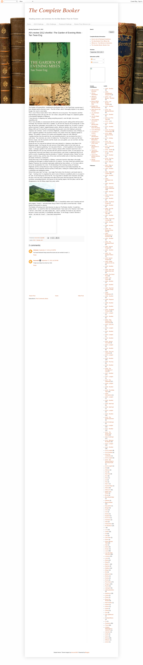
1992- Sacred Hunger (108, 258)
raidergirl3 (108, 588)
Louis (106, 558)
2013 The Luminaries (108, 455)
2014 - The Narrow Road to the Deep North (109, 461)
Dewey (107, 514)
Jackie (107, 531)
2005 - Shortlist (109, 358)
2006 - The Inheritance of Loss (108, 370)
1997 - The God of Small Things (109, 288)
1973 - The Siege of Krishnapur (109, 130)
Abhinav (107, 470)
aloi (106, 480)
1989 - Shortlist (109, 225)
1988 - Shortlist (109, 222)
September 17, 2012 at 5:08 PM (47, 250)
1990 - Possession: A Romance (108, 235)
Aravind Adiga (109, 486)
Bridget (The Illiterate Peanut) (95, 106)
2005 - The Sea (109, 361)
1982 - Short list (109, 183)
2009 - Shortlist (109, 400)
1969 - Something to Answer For (108, 93)
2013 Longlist (108, 450)
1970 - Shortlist (109, 106)
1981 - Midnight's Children (109, 172)
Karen (106, 539)
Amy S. (107, 483)
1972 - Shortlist (109, 123)
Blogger (87, 652)
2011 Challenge (51, 24)
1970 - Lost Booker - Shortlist (109, 97)
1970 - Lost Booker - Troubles (108, 103)
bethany (107, 500)
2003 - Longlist (109, 334)
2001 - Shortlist (109, 316)
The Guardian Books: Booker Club (100, 45)
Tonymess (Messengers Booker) (94, 151)
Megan (107, 570)
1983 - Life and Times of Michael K (109, 188)
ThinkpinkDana (109, 618)
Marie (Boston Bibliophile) (95, 139)
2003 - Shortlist (109, 338)
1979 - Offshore (109, 162)
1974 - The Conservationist (109, 142)
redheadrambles (109, 590)
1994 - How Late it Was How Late (109, 270)
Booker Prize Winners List (82, 24)
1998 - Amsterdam (108, 293)
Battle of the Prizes (108, 492)
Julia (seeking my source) (95, 120)
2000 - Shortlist (109, 306)
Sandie (107, 604)
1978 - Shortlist (109, 155)
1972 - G (107, 121)
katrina (107, 547)
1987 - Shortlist (109, 215)
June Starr (108, 537)
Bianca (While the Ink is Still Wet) (95, 103)
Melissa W (108, 574)
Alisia (106, 478)
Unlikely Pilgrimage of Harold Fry (108, 629)
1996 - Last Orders (108, 278)
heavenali (36, 260)
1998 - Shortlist (109, 296)
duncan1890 (74, 652)
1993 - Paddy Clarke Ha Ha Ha (109, 262)
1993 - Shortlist (109, 266)
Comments (95, 62)
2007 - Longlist (109, 376)
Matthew (107, 568)
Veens (106, 636)
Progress (107, 584)
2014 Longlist (108, 466)
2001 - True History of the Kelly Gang (108, 321)
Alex (106, 472)
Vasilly (107, 634)
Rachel (107, 586)
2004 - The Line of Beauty (109, 352)
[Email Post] (48, 237)
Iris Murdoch (108, 525)
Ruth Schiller (108, 602)
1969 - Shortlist (109, 88)
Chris (106, 510)
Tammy (107, 610)
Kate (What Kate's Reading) (95, 127)
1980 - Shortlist (109, 168)
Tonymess (108, 623)
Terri (106, 612)
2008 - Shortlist (109, 387)
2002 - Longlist (109, 328)
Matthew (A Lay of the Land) (95, 142)
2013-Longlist (108, 458)
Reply (34, 255)
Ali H (42, 240)
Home (29, 24)
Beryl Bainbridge (109, 497)
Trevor (107, 625)
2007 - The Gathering (108, 380)
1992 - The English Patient (109, 254)
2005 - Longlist (109, 355)
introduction (108, 523)
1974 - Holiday (109, 138)
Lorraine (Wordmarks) (94, 135)
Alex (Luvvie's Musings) (95, 90)
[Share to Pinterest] (59, 238)
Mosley (107, 576)
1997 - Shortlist (109, 284)
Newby (107, 578)
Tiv (106, 621)
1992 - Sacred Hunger (109, 247)
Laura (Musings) (95, 129)
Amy (106, 482)
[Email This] (51, 238)
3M (106, 468)
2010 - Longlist (109, 410)
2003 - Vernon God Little (109, 342)
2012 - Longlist (109, 443)
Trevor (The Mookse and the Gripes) (95, 156)
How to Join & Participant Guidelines (101, 39)
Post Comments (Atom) (42, 298)
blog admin (108, 506)
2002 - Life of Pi (109, 324)
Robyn (107, 597)
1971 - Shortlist (109, 114)
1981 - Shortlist (109, 175)
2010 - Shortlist (109, 414)
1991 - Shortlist (109, 238)
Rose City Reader (107, 600)
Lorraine (107, 556)
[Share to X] (55, 238)
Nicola (107, 580)
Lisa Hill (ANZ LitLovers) (108, 553)
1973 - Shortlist (109, 126)
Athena (107, 487)
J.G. (106, 529)
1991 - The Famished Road (109, 242)
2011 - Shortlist (109, 428)
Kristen (107, 549)
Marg (106, 562)
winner (107, 642)
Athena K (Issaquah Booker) (94, 98)
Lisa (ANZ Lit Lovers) (94, 132)
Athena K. (107, 490)
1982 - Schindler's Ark (109, 179)
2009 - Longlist (109, 397)
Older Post (81, 295)
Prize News (108, 582)
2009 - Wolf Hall (109, 403)
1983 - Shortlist (109, 191)
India (106, 521)
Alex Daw (107, 474)
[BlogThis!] (53, 238)
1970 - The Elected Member (109, 110)
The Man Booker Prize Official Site (100, 41)
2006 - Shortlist (109, 365)
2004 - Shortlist (109, 348)
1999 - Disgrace (109, 299)
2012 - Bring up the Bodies (109, 441)
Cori (106, 511)
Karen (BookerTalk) (94, 123)
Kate (106, 545)
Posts (93, 59)
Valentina (107, 632)
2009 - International (108, 394)
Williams (107, 640)
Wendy (107, 638)
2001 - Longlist (109, 313)
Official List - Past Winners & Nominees (101, 43)
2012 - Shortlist (36, 240)
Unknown (36, 250)
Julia (106, 535)
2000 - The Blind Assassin (109, 310)
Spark (106, 608)
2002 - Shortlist (109, 331)
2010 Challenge (38, 24)
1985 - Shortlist (109, 198)
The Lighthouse (109, 614)
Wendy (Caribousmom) (95, 160)
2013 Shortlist (108, 452)
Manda (107, 560)
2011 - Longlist (109, 425)
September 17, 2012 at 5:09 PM (50, 260)
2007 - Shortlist (109, 373)
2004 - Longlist (109, 345)
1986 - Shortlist (109, 205)
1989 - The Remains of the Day (109, 230)
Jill (106, 533)
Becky (106, 495)
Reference (108, 593)
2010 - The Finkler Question (109, 418)
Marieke (107, 566)
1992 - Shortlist (109, 250)
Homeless (108, 519)
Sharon (107, 606)
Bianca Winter (109, 502)
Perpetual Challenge (65, 24)
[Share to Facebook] (57, 238)
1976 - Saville (108, 149)
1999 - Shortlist (109, 303)
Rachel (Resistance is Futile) (95, 147)
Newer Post (32, 295)
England (107, 515)
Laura (106, 551)
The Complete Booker (54, 10)
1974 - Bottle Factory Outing (109, 134)
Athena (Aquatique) (94, 93)
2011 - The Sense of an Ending (108, 434)
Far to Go (107, 517)
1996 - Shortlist (109, 281)
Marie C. (107, 564)
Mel (106, 572)
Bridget (107, 508)
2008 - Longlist (109, 383)
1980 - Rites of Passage (109, 166)
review (107, 595)
